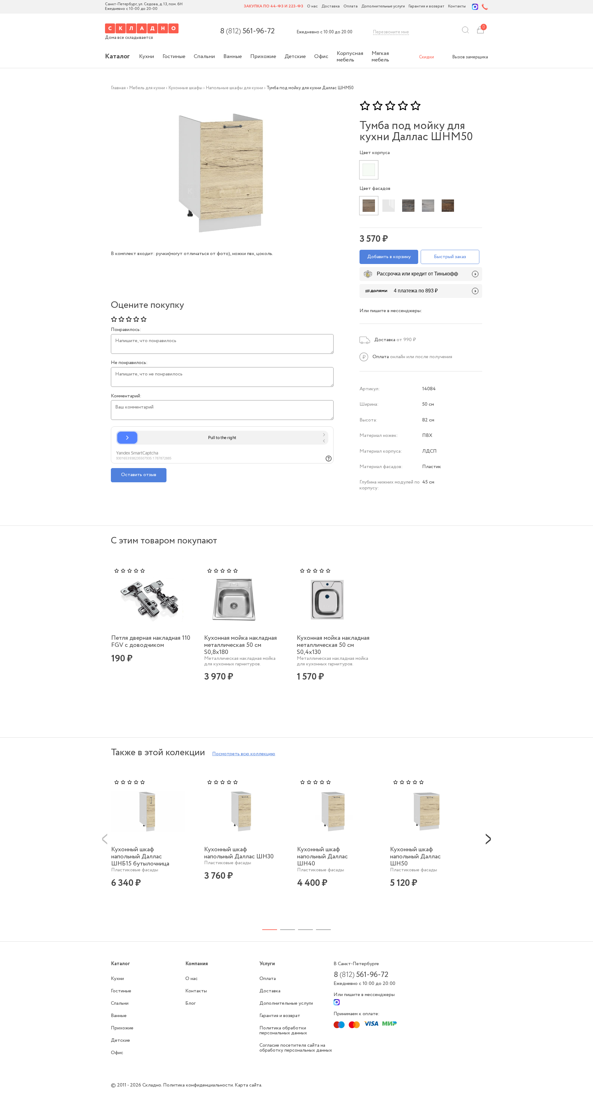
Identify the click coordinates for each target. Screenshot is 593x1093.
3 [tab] (305, 929)
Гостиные (173, 56)
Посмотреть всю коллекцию (243, 753)
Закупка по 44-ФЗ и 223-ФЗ (273, 6)
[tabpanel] (155, 625)
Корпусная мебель (350, 56)
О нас (312, 6)
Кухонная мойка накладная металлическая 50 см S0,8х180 (240, 645)
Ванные (232, 56)
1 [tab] (269, 929)
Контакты (457, 6)
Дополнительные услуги (383, 6)
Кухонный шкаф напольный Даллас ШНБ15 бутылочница (140, 856)
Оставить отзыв (138, 474)
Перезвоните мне (391, 32)
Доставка (331, 6)
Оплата (350, 6)
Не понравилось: (129, 363)
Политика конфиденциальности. (199, 1085)
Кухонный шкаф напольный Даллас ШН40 (322, 856)
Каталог (117, 56)
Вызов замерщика (470, 57)
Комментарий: (126, 396)
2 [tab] (287, 929)
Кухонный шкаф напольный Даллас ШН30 (239, 853)
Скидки (426, 57)
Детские (295, 56)
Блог (190, 1003)
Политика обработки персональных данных (283, 1030)
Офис (321, 56)
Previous (105, 838)
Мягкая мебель (380, 56)
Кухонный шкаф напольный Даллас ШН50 (415, 856)
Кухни (146, 56)
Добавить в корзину (389, 256)
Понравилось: (126, 330)
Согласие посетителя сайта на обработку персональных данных (295, 1048)
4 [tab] (323, 929)
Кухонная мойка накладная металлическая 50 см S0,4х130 (333, 645)
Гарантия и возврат (426, 6)
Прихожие (263, 56)
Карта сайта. (248, 1085)
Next (488, 838)
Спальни (204, 56)
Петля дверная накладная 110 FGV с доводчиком (150, 642)
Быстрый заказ (450, 256)
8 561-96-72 (247, 31)
